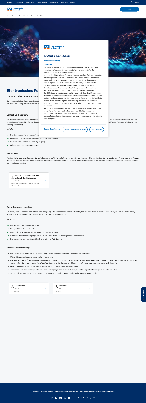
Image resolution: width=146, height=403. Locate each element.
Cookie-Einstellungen (52, 129)
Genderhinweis (100, 391)
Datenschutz (59, 391)
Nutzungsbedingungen (71, 391)
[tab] (9, 16)
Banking (9, 2)
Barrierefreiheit (89, 391)
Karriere (72, 2)
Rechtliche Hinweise (47, 391)
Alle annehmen (97, 129)
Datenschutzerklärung (52, 61)
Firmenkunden (30, 2)
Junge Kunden (53, 2)
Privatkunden (19, 2)
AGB (81, 391)
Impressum (36, 391)
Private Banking (42, 2)
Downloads (110, 391)
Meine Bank (64, 2)
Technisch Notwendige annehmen (75, 129)
